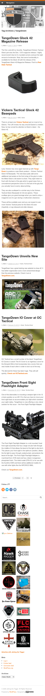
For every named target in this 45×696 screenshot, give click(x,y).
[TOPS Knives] (9, 574)
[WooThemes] (30, 692)
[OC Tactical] (9, 516)
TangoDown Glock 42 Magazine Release (17, 39)
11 (27, 478)
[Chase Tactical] (23, 516)
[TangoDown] (23, 530)
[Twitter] (7, 490)
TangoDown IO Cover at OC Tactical (22, 319)
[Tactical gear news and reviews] (14, 25)
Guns (20, 45)
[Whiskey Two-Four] (9, 632)
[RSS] (3, 490)
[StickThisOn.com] (23, 617)
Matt (4, 45)
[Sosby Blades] (23, 559)
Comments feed (9, 666)
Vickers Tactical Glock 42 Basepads (20, 112)
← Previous (16, 478)
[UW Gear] (23, 545)
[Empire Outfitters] (9, 530)
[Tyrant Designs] (23, 603)
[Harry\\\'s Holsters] (23, 646)
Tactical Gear (28, 264)
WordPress (12, 692)
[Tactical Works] (9, 588)
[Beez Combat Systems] (9, 603)
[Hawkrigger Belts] (9, 559)
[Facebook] (11, 490)
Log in (5, 661)
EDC (19, 118)
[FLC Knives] (23, 632)
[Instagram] (15, 490)
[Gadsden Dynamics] (9, 617)
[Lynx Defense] (7, 533)
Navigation (10, 3)
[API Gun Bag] (23, 588)
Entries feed (7, 663)
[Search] (41, 497)
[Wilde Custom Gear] (23, 574)
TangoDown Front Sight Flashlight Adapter (19, 384)
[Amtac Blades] (9, 646)
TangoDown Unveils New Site (20, 258)
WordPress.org (8, 668)
